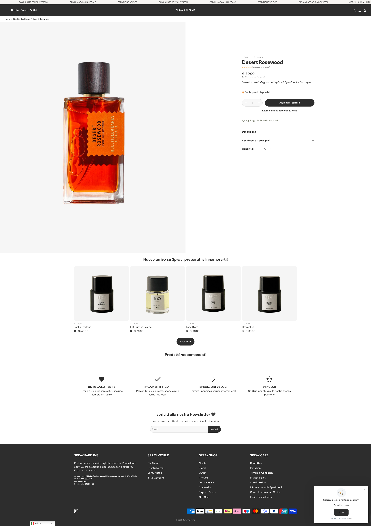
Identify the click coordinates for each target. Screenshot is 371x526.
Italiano (38, 523)
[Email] (270, 149)
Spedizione (245, 77)
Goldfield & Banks (21, 19)
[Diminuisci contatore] (245, 102)
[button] (6, 10)
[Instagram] (76, 511)
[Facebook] (260, 149)
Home (7, 19)
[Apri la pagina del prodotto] (101, 293)
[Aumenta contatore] (259, 102)
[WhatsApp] (265, 149)
